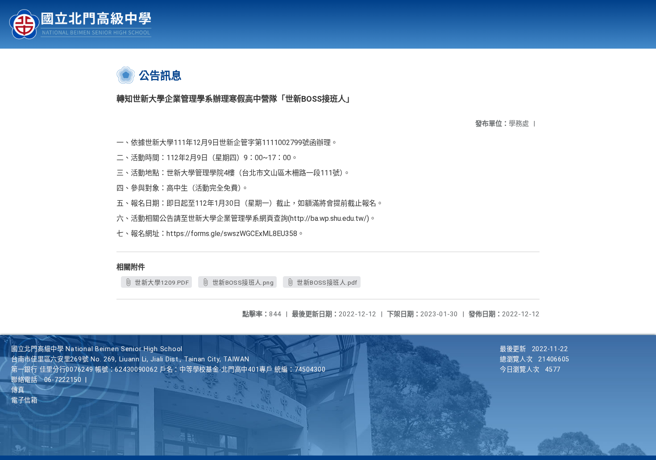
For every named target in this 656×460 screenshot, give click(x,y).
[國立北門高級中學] (80, 24)
